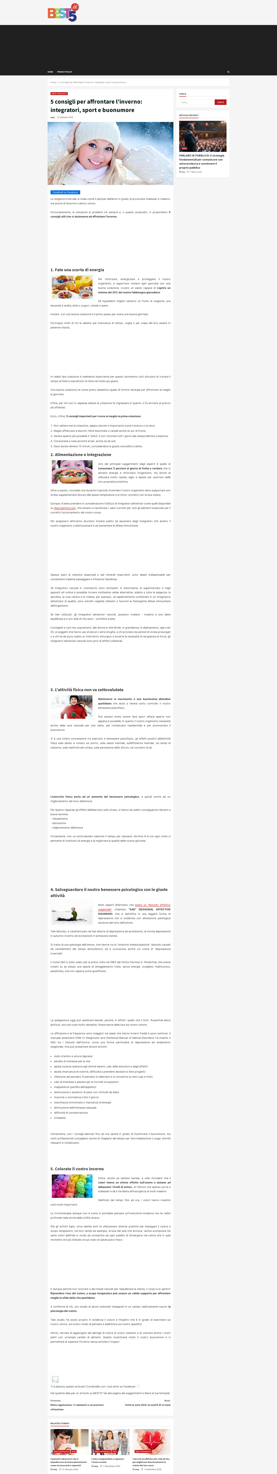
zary (52, 117)
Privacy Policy (64, 72)
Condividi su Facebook (65, 192)
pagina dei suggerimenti (127, 1393)
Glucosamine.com (65, 507)
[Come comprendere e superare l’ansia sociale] (110, 1442)
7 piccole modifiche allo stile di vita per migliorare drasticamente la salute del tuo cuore (150, 1462)
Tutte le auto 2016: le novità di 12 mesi (148, 1403)
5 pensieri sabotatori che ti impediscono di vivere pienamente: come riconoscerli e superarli (68, 1462)
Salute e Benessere (59, 93)
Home (50, 72)
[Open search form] (228, 72)
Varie (74, 1451)
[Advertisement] (138, 46)
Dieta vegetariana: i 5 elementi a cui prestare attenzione (77, 1405)
